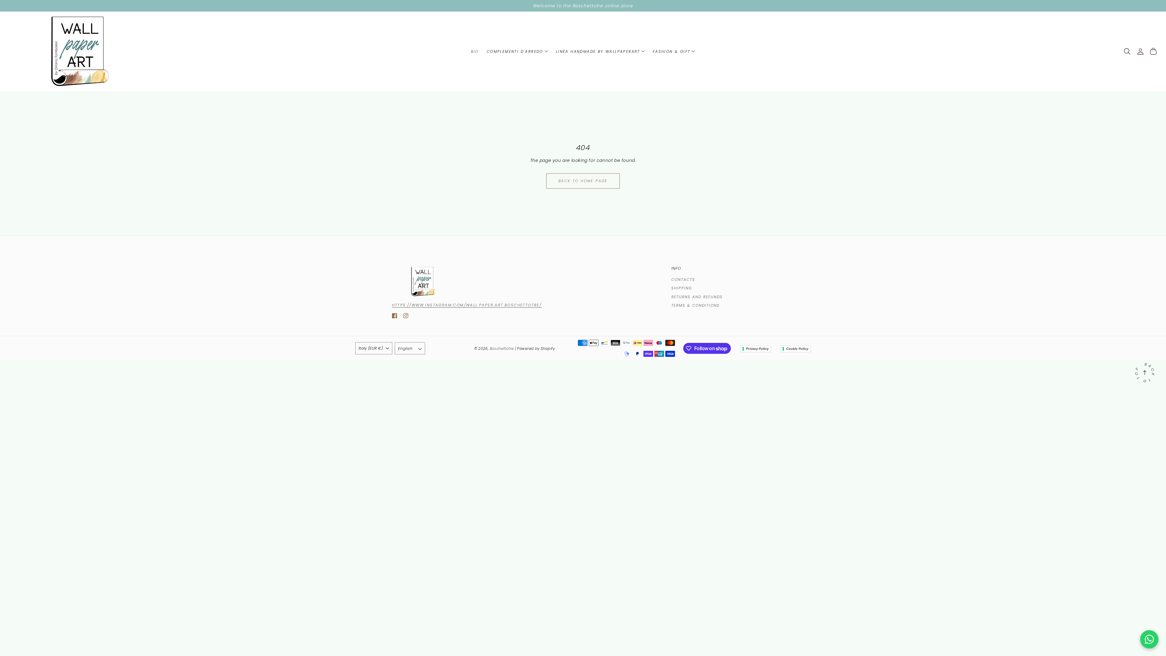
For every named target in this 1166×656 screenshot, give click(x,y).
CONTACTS (683, 279)
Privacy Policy (757, 349)
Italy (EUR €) (371, 348)
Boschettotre (502, 348)
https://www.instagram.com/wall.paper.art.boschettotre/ (467, 305)
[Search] (1127, 51)
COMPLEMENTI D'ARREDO (515, 51)
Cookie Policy (797, 349)
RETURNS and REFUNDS (697, 296)
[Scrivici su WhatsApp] (1149, 639)
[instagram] (405, 317)
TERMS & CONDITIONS (695, 305)
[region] (583, 6)
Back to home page (583, 180)
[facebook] (394, 317)
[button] (517, 51)
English (405, 348)
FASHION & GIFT (671, 51)
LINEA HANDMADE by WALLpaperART (598, 51)
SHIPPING (681, 288)
